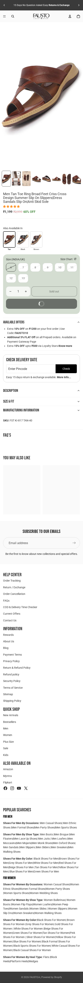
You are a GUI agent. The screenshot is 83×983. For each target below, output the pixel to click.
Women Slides (38, 908)
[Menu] (4, 16)
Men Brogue (61, 834)
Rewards (8, 634)
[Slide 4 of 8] (36, 178)
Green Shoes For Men (46, 871)
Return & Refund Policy (16, 667)
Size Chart (66, 259)
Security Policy (11, 681)
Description (10, 390)
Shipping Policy (12, 700)
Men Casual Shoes (51, 823)
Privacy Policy (11, 661)
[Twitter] (26, 788)
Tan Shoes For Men (46, 867)
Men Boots (46, 834)
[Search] (12, 16)
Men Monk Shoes (42, 843)
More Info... (64, 377)
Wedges (33, 961)
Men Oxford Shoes (64, 843)
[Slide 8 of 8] (76, 178)
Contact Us (9, 620)
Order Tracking (12, 580)
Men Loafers (59, 838)
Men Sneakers (59, 847)
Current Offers (11, 613)
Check (66, 368)
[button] (11, 206)
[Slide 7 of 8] (66, 178)
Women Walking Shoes (48, 913)
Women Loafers (42, 904)
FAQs (6, 600)
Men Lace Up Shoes (25, 838)
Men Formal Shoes (23, 827)
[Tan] (9, 239)
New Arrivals (10, 715)
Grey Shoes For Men (21, 862)
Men (5, 728)
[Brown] (36, 239)
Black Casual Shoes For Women (32, 950)
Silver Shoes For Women (40, 937)
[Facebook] (5, 788)
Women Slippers (57, 908)
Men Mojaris (24, 843)
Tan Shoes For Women (56, 932)
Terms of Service (13, 687)
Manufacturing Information (21, 410)
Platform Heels (19, 961)
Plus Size (8, 741)
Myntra (7, 775)
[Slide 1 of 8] (6, 178)
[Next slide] (79, 5)
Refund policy (11, 674)
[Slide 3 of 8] (26, 178)
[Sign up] (74, 543)
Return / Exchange (14, 587)
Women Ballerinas (54, 899)
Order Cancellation (14, 593)
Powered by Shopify (51, 977)
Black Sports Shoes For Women (32, 945)
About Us (8, 641)
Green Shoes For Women (27, 932)
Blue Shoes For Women (27, 941)
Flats (46, 957)
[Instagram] (12, 788)
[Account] (70, 16)
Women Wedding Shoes (44, 893)
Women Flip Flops (21, 904)
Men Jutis (44, 838)
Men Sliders (43, 847)
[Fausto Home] (41, 16)
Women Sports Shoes (16, 893)
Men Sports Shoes (66, 827)
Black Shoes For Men (46, 858)
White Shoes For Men (45, 862)
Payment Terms (12, 654)
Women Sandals (19, 908)
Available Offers (13, 322)
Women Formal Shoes (32, 888)
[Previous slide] (4, 5)
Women (7, 735)
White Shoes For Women (28, 928)
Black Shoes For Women (51, 919)
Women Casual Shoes (56, 884)
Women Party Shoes (58, 888)
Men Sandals (11, 847)
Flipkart (7, 782)
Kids (5, 754)
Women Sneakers (23, 913)
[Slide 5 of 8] (46, 178)
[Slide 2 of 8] (16, 178)
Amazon (8, 769)
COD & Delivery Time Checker (20, 607)
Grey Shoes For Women (40, 924)
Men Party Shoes (44, 827)
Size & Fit (8, 401)
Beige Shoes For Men (21, 867)
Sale (5, 748)
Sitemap (8, 694)
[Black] (23, 239)
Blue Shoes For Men (21, 871)
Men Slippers (28, 847)
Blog (5, 647)
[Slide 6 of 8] (56, 178)
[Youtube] (19, 788)
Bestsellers (9, 721)
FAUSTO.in (35, 977)
